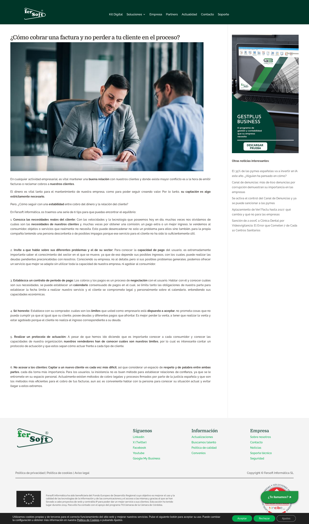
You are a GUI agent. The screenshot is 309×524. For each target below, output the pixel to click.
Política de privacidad (30, 473)
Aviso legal (82, 473)
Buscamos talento (204, 442)
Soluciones (134, 14)
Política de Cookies (88, 520)
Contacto (207, 14)
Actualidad (189, 14)
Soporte (223, 14)
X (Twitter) (140, 442)
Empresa (155, 14)
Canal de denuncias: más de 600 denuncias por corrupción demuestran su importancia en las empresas (263, 187)
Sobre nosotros (260, 437)
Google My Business (146, 458)
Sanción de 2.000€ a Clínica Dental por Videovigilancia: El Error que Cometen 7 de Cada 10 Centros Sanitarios (264, 225)
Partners (172, 14)
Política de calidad (204, 447)
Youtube (138, 453)
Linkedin (138, 437)
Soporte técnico (261, 453)
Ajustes (286, 518)
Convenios (199, 453)
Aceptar (242, 518)
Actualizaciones (202, 437)
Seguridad (257, 458)
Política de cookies (59, 473)
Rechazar (264, 518)
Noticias (255, 447)
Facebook (139, 447)
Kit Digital (116, 14)
